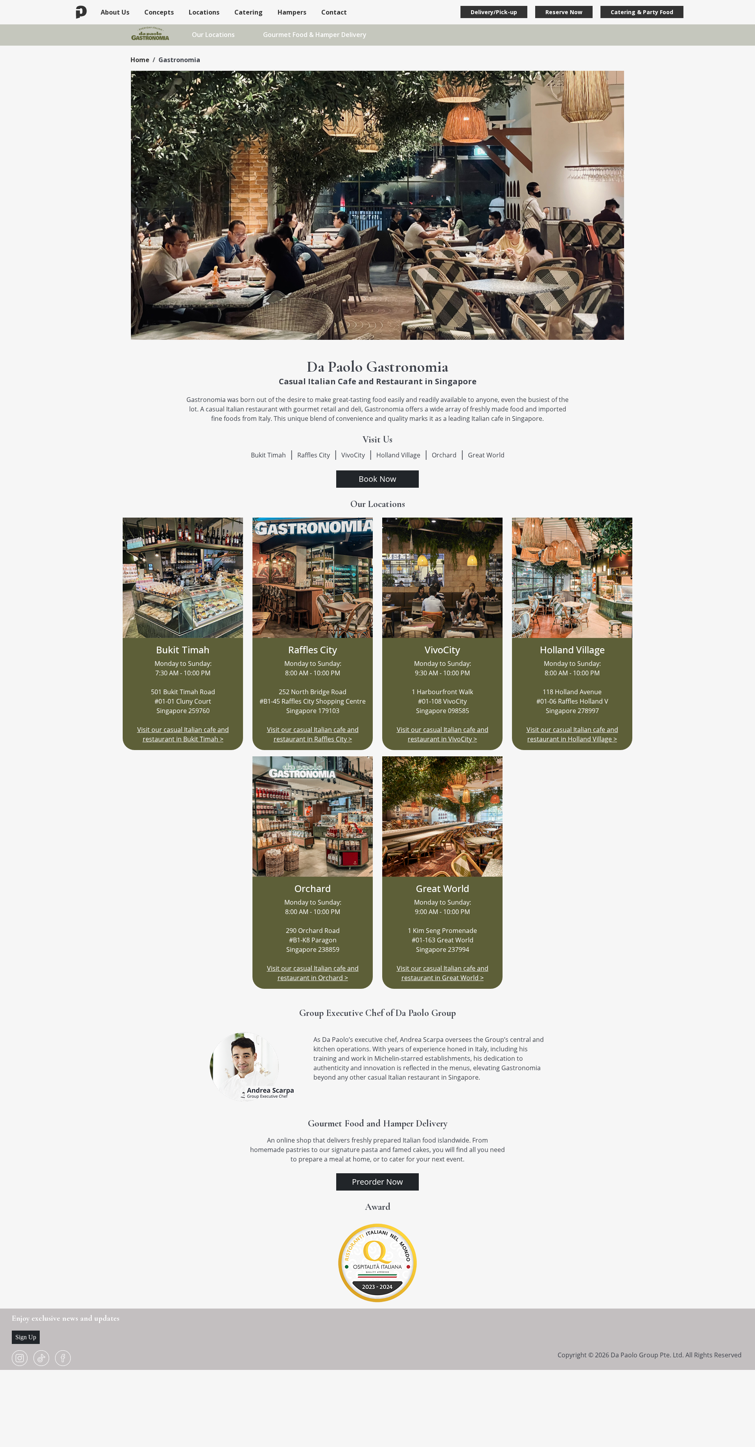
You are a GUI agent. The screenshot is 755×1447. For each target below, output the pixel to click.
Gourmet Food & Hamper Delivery (314, 34)
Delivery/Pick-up (494, 12)
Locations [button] (204, 12)
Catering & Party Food (642, 12)
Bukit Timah (268, 455)
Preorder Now (377, 1181)
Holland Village (398, 455)
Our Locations (213, 34)
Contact (334, 12)
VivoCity (353, 455)
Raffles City (313, 455)
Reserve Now (563, 12)
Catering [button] (248, 12)
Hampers (292, 12)
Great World (486, 455)
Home (140, 59)
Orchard (444, 455)
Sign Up (25, 1337)
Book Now (377, 479)
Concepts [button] (159, 12)
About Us (115, 12)
